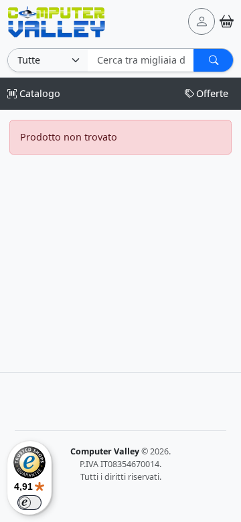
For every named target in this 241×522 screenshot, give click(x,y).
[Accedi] (201, 21)
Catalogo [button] (38, 93)
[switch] (29, 502)
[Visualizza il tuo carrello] (227, 21)
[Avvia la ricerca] (213, 60)
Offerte (212, 93)
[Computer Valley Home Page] (56, 20)
